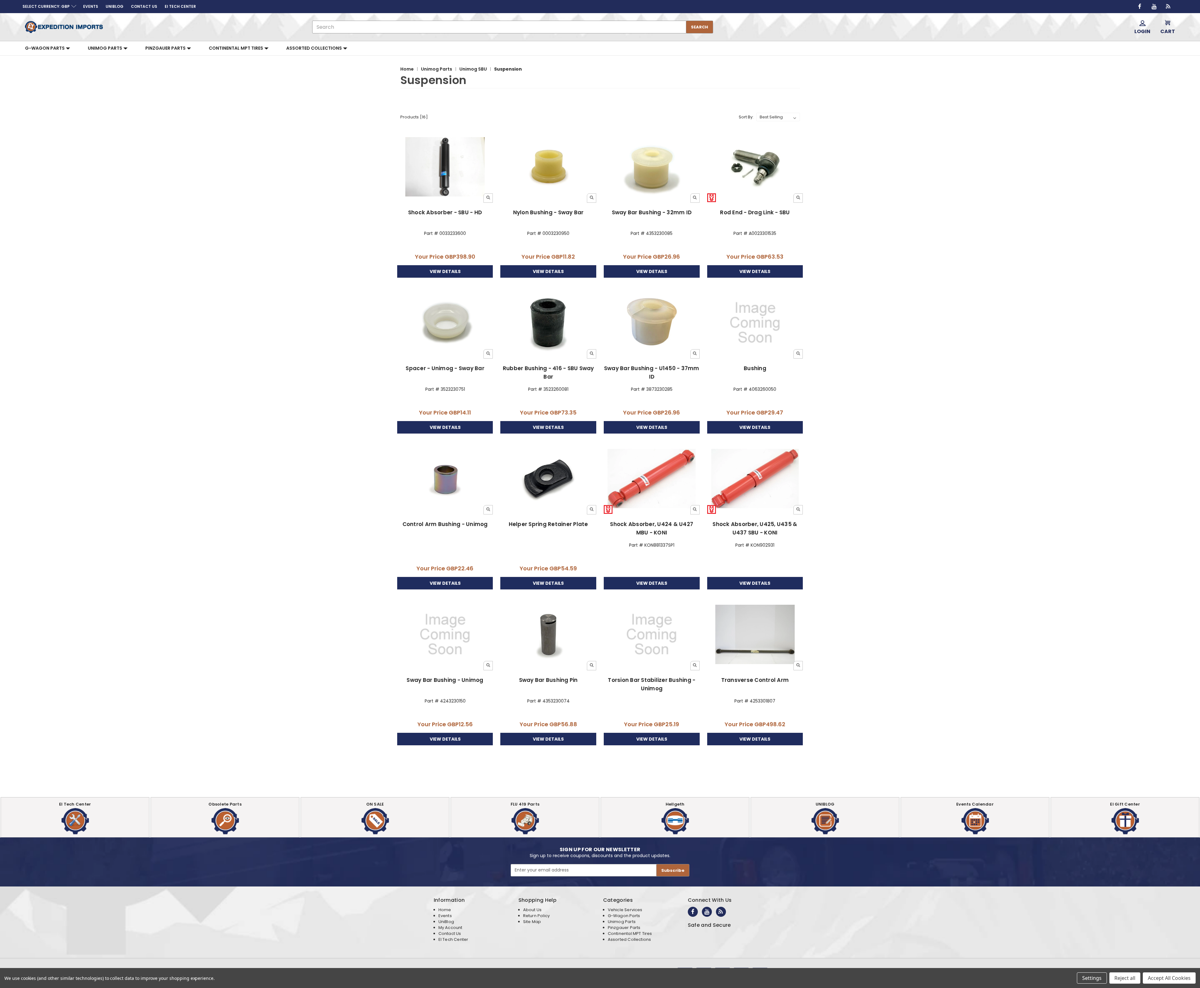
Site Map (532, 922)
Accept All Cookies (1169, 978)
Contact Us (449, 933)
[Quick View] (488, 198)
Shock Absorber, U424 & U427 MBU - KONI (651, 528)
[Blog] (1168, 7)
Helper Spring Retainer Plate (548, 524)
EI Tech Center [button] (180, 6)
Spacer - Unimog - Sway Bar (445, 368)
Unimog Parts (105, 48)
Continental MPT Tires (236, 48)
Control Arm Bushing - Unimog (445, 524)
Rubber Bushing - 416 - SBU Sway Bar (548, 372)
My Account (450, 928)
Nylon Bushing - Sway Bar (548, 212)
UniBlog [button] (114, 6)
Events (445, 916)
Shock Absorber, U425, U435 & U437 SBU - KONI (754, 528)
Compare (443, 167)
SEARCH (699, 27)
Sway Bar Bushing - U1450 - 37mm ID (651, 372)
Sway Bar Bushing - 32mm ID (652, 212)
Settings (1092, 978)
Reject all (1124, 978)
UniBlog (446, 922)
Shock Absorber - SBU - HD (445, 212)
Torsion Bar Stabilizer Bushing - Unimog (651, 684)
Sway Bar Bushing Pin (548, 680)
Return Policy (536, 916)
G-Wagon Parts (45, 48)
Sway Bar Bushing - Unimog (445, 680)
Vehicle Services (625, 910)
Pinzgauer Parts (166, 48)
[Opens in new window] (1140, 7)
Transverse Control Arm (755, 680)
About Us (532, 910)
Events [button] (90, 6)
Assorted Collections (314, 48)
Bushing (755, 368)
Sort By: (746, 117)
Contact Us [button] (144, 6)
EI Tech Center (453, 939)
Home (444, 910)
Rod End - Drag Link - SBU (755, 212)
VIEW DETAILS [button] (445, 271)
